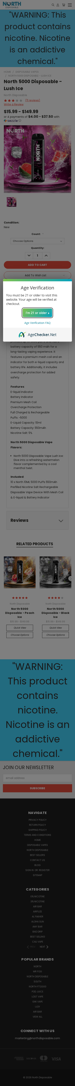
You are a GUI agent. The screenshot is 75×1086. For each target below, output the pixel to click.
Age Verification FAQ (37, 323)
